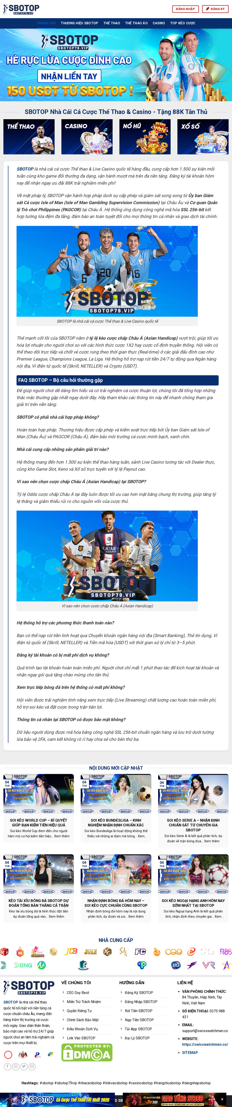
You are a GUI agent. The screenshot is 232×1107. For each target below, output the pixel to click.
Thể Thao (111, 23)
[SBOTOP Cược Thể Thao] (57, 1100)
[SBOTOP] (21, 8)
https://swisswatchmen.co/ (205, 1044)
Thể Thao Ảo (136, 23)
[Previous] (10, 65)
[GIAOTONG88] (174, 1100)
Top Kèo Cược (182, 23)
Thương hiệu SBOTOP (79, 23)
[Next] (222, 65)
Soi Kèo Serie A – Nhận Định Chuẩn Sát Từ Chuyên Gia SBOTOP (193, 825)
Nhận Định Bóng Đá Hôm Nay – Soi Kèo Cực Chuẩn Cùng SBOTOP (116, 903)
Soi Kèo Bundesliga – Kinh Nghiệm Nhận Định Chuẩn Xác (116, 823)
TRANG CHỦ (46, 23)
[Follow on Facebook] (7, 1066)
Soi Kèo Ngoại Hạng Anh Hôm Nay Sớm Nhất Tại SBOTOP (193, 903)
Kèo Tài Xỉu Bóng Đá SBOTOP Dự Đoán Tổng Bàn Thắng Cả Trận (39, 903)
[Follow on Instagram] (15, 1066)
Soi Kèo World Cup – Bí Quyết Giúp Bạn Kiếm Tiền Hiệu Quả (38, 823)
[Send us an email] (32, 1066)
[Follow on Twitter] (24, 1066)
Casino (159, 23)
